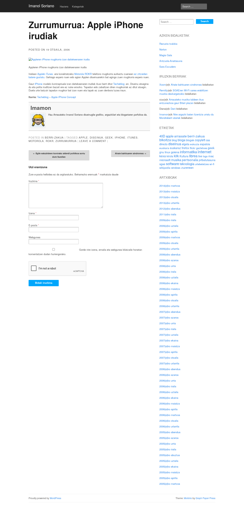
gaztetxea (201, 148)
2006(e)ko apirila (168, 409)
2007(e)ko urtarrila (169, 363)
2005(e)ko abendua (169, 432)
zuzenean (187, 167)
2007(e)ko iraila (167, 329)
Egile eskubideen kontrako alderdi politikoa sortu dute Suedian (59, 155)
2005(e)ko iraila (167, 449)
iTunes (49, 74)
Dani (173, 108)
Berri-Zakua (54, 137)
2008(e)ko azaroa (168, 260)
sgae (162, 164)
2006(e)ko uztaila (168, 392)
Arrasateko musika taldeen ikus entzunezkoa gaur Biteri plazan (181, 101)
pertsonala (190, 159)
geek (109, 137)
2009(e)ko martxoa (169, 237)
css (208, 140)
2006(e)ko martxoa (169, 415)
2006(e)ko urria (167, 380)
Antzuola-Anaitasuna (170, 61)
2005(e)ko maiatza (169, 472)
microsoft (164, 160)
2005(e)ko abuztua (169, 455)
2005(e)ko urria (167, 443)
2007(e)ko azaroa (168, 317)
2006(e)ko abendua (169, 369)
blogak (190, 140)
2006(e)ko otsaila (168, 420)
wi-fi (211, 164)
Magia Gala (165, 55)
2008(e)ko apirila (168, 294)
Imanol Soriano (41, 5)
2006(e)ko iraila (167, 386)
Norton (163, 49)
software (172, 163)
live (200, 156)
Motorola (79, 74)
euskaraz (175, 148)
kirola (170, 156)
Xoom (162, 84)
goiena (175, 152)
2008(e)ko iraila (167, 271)
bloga (181, 140)
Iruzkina (34, 181)
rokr (50, 141)
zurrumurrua (66, 141)
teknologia (187, 163)
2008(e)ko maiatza (169, 289)
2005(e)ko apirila (168, 478)
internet (204, 151)
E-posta (34, 225)
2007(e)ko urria (167, 323)
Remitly (163, 90)
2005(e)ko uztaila (168, 461)
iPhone (38, 84)
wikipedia (164, 167)
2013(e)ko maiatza (169, 191)
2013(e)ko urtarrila (169, 203)
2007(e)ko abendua (169, 312)
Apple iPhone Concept (63, 97)
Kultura (184, 156)
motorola (36, 141)
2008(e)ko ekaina (168, 283)
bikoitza (165, 139)
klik (176, 155)
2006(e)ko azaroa (168, 375)
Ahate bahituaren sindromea (130, 153)
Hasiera (64, 6)
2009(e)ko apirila (168, 231)
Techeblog (118, 84)
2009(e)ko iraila (167, 220)
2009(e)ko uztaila (168, 226)
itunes (132, 137)
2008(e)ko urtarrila (169, 306)
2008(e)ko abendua (169, 254)
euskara (164, 148)
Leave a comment (92, 141)
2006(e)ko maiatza (169, 403)
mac (211, 156)
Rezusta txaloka (168, 43)
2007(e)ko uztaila (168, 334)
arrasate (180, 136)
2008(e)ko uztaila (168, 277)
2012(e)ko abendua (169, 208)
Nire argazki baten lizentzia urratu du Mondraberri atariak (186, 116)
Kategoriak (78, 6)
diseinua (96, 137)
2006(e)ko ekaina (168, 398)
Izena (32, 213)
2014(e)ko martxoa (169, 185)
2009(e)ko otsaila (168, 243)
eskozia (194, 144)
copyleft (200, 140)
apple (83, 137)
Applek (41, 74)
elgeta (185, 144)
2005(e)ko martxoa (169, 483)
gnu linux (164, 152)
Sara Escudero (167, 66)
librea (193, 155)
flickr (192, 148)
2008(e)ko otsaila (168, 300)
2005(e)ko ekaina (168, 466)
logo (205, 156)
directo (163, 144)
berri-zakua (196, 136)
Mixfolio (188, 498)
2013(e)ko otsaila (168, 197)
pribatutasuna (207, 160)
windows (176, 167)
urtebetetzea (202, 164)
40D (162, 136)
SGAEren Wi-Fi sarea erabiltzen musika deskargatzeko (183, 92)
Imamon (40, 108)
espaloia (205, 144)
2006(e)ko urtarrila (169, 426)
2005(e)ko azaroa (168, 438)
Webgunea (34, 237)
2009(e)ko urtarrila (169, 248)
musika (176, 159)
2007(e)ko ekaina (168, 340)
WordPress (55, 498)
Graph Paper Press (205, 498)
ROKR (88, 74)
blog (174, 140)
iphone (120, 137)
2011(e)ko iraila (167, 214)
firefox (185, 148)
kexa (162, 156)
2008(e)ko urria (167, 266)
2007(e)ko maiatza (169, 346)
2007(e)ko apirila (168, 352)
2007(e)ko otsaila (168, 357)
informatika (188, 151)
